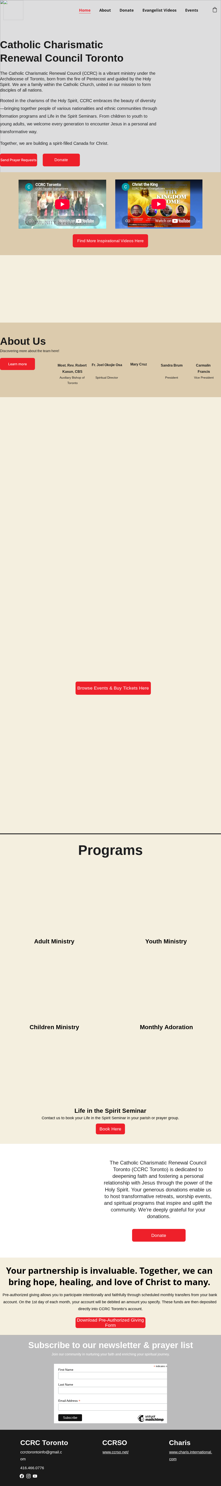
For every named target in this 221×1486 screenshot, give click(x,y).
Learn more (17, 364)
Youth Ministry (166, 941)
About (105, 10)
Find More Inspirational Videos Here (110, 241)
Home (85, 10)
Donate (127, 10)
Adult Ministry (54, 941)
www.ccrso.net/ (116, 1452)
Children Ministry (54, 1027)
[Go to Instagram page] (28, 1476)
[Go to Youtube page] (35, 1476)
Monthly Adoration (166, 1027)
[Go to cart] (215, 10)
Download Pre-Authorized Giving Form (110, 1322)
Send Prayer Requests (18, 160)
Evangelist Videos (159, 10)
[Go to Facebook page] (22, 1476)
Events (191, 10)
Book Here (110, 1128)
